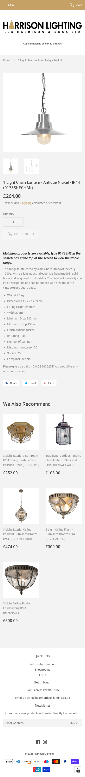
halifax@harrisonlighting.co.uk (50, 697)
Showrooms (42, 669)
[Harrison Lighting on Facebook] (38, 742)
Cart (79, 5)
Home (6, 60)
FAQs (42, 674)
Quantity (8, 214)
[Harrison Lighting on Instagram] (45, 742)
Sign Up (74, 723)
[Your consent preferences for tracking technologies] (78, 770)
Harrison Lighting (44, 753)
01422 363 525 (49, 690)
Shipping (26, 203)
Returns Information (42, 664)
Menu (11, 5)
